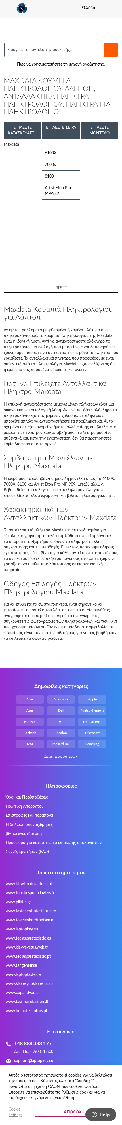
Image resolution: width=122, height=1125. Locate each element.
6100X (50, 153)
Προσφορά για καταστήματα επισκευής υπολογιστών (54, 843)
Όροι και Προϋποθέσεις (27, 797)
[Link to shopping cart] (104, 8)
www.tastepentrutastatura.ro (31, 911)
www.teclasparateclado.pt (28, 957)
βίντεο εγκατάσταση (24, 834)
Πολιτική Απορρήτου (25, 807)
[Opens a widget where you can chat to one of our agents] (100, 1115)
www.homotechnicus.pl (26, 1011)
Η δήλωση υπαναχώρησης (29, 825)
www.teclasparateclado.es (28, 938)
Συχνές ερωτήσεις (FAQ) (27, 852)
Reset (61, 288)
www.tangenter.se (21, 966)
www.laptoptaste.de (23, 975)
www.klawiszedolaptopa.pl (29, 884)
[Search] (111, 50)
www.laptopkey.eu (22, 929)
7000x (50, 165)
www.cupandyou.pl (22, 993)
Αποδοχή (74, 1112)
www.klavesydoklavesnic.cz (29, 984)
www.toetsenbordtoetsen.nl (30, 920)
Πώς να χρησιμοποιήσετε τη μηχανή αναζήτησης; (61, 64)
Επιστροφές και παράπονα (29, 816)
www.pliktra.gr (18, 902)
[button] (114, 8)
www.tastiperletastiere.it (27, 1002)
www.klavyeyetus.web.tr (27, 947)
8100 (49, 176)
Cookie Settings (15, 1112)
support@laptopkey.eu (33, 1061)
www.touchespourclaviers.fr (30, 893)
